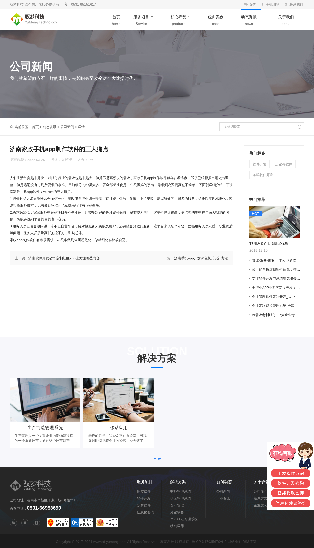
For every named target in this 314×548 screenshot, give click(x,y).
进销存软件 (283, 164)
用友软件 (144, 491)
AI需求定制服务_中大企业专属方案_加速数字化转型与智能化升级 (276, 315)
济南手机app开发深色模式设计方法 (201, 258)
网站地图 (234, 542)
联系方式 (260, 498)
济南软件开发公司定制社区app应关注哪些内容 (64, 258)
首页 (35, 127)
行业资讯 (223, 498)
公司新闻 (67, 127)
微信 (252, 4)
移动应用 (177, 526)
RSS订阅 (249, 542)
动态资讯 (49, 127)
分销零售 (177, 512)
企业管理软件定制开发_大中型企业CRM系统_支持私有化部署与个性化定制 (276, 297)
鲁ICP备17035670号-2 (209, 542)
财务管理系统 (180, 491)
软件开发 (259, 164)
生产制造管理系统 (184, 519)
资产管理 (177, 505)
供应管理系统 (180, 498)
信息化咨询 (145, 512)
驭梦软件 (144, 505)
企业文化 (260, 505)
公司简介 (260, 491)
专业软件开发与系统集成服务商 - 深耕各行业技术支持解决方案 (276, 278)
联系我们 (296, 4)
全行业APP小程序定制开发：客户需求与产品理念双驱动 (276, 287)
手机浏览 (272, 4)
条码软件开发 (263, 175)
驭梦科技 (167, 542)
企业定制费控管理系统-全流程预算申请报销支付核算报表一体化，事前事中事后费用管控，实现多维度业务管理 (276, 306)
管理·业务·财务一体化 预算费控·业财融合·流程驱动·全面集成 (276, 260)
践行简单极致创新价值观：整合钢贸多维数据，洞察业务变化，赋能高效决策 (276, 269)
